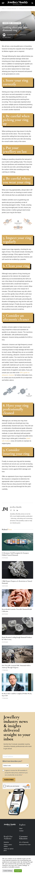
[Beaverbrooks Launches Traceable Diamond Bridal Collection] (17, 598)
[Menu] (3, 3)
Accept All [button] (18, 870)
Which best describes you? (12, 761)
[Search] (32, 3)
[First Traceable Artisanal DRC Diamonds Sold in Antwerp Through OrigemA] (17, 654)
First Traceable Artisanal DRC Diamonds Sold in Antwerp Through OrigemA (16, 666)
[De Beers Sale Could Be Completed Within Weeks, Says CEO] (17, 682)
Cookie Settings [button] (7, 870)
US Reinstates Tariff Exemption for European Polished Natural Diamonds (15, 554)
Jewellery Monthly (13, 34)
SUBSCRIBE (9, 779)
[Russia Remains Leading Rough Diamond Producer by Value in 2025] (17, 626)
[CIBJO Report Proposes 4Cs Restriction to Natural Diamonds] (17, 570)
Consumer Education (11, 23)
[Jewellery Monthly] (17, 3)
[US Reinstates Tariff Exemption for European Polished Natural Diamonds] (17, 542)
